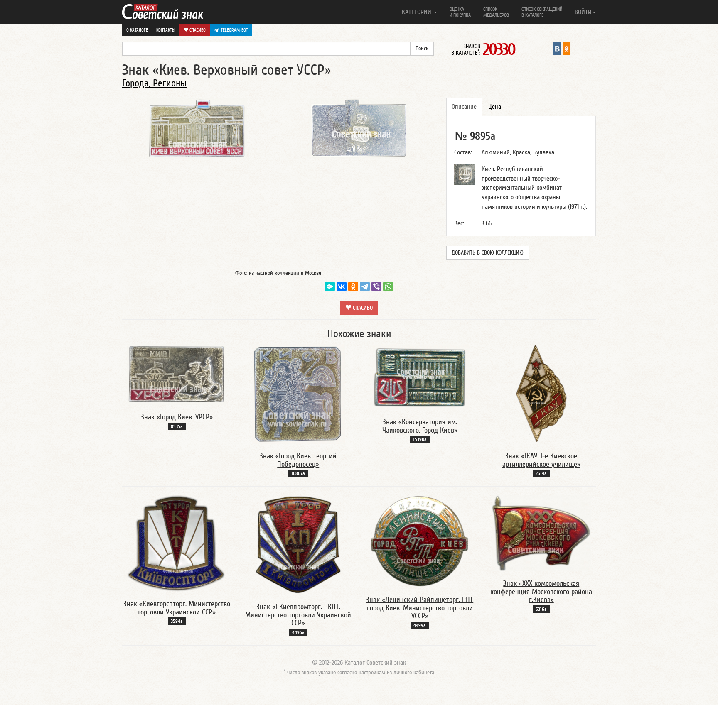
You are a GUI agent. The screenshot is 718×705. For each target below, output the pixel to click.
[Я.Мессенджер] (330, 286)
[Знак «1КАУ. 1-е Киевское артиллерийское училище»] (541, 393)
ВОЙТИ (583, 12)
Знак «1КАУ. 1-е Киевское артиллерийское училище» (541, 460)
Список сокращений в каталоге (541, 12)
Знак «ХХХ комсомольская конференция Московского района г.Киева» (541, 592)
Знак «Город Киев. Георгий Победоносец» (298, 460)
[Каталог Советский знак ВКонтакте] (557, 48)
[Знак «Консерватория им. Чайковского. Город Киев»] (420, 376)
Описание (464, 106)
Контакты (165, 30)
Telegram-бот (234, 30)
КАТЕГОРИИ (417, 12)
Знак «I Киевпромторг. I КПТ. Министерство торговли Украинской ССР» (298, 615)
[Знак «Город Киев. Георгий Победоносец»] (298, 393)
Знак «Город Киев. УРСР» (177, 417)
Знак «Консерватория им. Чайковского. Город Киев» (419, 426)
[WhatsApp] (388, 286)
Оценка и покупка (460, 12)
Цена (494, 106)
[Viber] (376, 286)
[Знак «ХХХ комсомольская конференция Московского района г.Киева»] (541, 532)
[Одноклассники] (353, 286)
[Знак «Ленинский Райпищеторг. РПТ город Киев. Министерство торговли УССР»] (420, 540)
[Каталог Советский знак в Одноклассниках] (566, 48)
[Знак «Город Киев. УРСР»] (176, 374)
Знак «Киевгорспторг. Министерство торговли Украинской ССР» (176, 608)
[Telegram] (365, 286)
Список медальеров (496, 12)
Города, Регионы (154, 83)
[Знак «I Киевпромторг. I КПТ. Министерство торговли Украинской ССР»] (298, 544)
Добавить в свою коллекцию (488, 253)
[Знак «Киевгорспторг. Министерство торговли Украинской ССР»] (176, 542)
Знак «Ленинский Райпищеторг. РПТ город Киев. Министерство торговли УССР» (419, 608)
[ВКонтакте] (342, 286)
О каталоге (137, 30)
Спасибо (197, 30)
